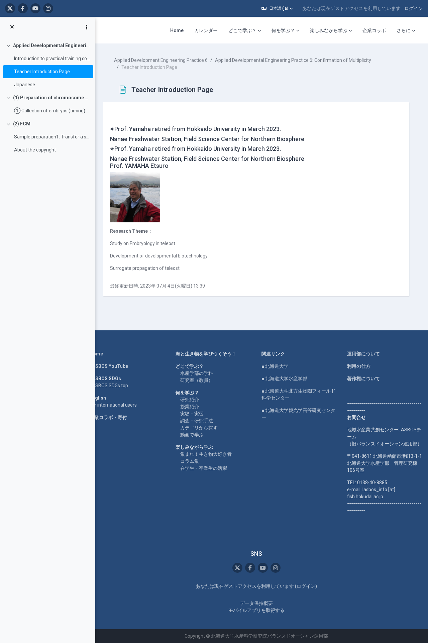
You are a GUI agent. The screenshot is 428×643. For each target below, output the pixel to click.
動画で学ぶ (192, 434)
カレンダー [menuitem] (206, 30)
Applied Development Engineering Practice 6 (161, 60)
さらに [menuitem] (404, 30)
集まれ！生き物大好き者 (206, 454)
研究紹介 (189, 399)
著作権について (363, 378)
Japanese (24, 84)
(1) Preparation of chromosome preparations (51, 97)
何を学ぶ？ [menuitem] (283, 30)
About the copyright (35, 149)
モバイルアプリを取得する (256, 610)
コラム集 (189, 461)
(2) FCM (21, 123)
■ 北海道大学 (275, 366)
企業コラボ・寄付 (108, 417)
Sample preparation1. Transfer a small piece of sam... (52, 136)
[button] (277, 8)
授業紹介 (189, 406)
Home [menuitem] (177, 30)
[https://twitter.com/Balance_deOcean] (10, 8)
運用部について (363, 353)
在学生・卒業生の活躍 (203, 468)
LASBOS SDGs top (109, 385)
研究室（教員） (196, 380)
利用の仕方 (358, 366)
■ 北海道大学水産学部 (284, 378)
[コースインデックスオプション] (87, 27)
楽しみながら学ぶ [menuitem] (328, 30)
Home (96, 353)
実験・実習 (192, 413)
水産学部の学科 (196, 373)
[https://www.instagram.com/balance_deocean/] (48, 8)
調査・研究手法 (196, 420)
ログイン (413, 8)
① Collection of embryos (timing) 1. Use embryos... (52, 110)
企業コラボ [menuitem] (374, 30)
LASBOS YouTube (109, 366)
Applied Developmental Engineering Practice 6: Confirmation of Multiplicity (51, 45)
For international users (113, 405)
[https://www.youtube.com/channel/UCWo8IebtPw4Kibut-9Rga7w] (35, 8)
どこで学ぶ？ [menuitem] (242, 30)
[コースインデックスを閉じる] (12, 27)
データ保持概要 (256, 603)
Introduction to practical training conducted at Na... (52, 58)
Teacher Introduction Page (42, 71)
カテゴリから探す (199, 427)
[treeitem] (47, 65)
